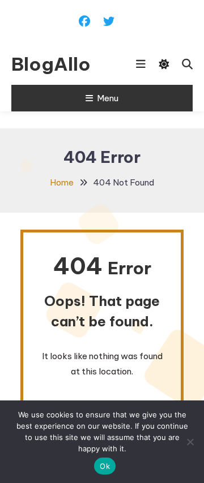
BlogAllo (51, 64)
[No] (190, 441)
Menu (107, 98)
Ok (105, 466)
